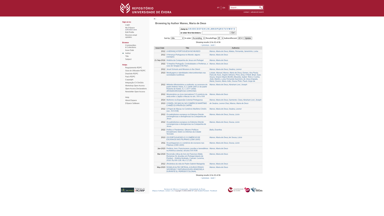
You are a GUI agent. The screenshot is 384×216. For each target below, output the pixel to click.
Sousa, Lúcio (234, 114)
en (224, 8)
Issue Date (129, 50)
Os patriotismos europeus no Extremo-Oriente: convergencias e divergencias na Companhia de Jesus (186, 124)
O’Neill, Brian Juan (253, 75)
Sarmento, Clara (235, 100)
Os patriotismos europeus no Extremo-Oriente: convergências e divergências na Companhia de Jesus (186, 116)
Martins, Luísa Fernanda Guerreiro (228, 79)
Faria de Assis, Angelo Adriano (222, 75)
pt (218, 8)
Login (127, 25)
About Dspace (131, 100)
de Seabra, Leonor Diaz (219, 103)
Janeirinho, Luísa (251, 51)
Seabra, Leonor (235, 69)
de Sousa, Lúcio (235, 137)
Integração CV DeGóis (134, 83)
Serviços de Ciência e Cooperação (176, 189)
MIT (192, 191)
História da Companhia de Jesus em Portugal (185, 60)
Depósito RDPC (131, 74)
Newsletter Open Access (135, 92)
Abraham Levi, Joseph (238, 85)
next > (213, 45)
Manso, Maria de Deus (219, 51)
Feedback (213, 191)
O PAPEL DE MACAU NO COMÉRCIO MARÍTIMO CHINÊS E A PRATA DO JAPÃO (186, 104)
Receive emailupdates (131, 36)
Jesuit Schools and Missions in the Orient (183, 69)
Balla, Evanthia (216, 130)
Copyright (129, 80)
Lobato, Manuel (216, 73)
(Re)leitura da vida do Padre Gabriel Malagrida (185, 164)
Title (127, 56)
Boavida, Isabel (240, 77)
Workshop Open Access (135, 86)
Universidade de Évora (197, 189)
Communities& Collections (130, 46)
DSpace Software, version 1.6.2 (163, 191)
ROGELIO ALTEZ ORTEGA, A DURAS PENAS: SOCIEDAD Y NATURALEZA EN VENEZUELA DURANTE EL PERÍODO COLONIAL (185, 169)
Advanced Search (257, 12)
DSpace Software (132, 103)
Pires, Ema (240, 75)
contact (246, 12)
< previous (205, 45)
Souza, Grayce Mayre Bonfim (221, 77)
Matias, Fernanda (236, 51)
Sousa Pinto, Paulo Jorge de (243, 81)
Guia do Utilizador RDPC (135, 71)
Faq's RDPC (130, 77)
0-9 (189, 29)
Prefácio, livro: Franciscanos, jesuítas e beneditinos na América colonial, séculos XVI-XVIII (187, 149)
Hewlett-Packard (203, 191)
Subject (128, 59)
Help (127, 97)
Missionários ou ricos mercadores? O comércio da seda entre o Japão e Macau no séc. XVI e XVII (186, 95)
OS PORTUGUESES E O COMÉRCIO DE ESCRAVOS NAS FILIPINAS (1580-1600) (183, 138)
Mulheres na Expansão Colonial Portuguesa (184, 100)
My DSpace (130, 28)
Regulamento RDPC (133, 68)
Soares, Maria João (223, 81)
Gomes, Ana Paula (250, 73)
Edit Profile (129, 32)
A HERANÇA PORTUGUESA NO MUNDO (183, 51)
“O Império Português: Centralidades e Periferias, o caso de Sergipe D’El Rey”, (187, 65)
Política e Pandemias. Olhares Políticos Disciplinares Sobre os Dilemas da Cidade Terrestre (183, 132)
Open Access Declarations (136, 89)
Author (128, 53)
